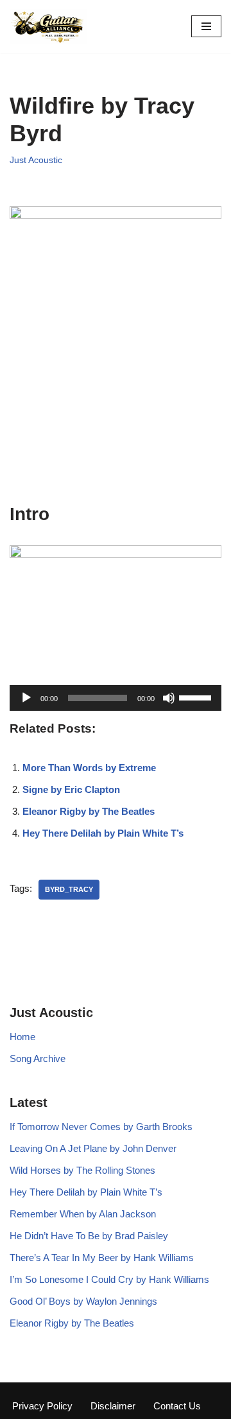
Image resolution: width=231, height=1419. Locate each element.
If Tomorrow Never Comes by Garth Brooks (101, 1126)
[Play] (26, 698)
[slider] (197, 696)
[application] (115, 698)
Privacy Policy (42, 1405)
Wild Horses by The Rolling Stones (82, 1170)
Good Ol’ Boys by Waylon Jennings (83, 1301)
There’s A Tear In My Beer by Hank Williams (102, 1257)
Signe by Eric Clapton (71, 789)
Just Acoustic (36, 160)
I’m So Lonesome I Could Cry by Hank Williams (109, 1279)
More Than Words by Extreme (89, 767)
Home (22, 1036)
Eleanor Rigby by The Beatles (88, 811)
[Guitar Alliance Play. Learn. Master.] (48, 26)
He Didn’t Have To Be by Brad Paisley (89, 1235)
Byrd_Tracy (69, 889)
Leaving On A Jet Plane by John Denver (93, 1148)
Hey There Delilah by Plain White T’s (103, 833)
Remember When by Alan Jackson (83, 1213)
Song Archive (37, 1058)
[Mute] (168, 698)
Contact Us (177, 1405)
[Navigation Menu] (206, 26)
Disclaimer (112, 1405)
